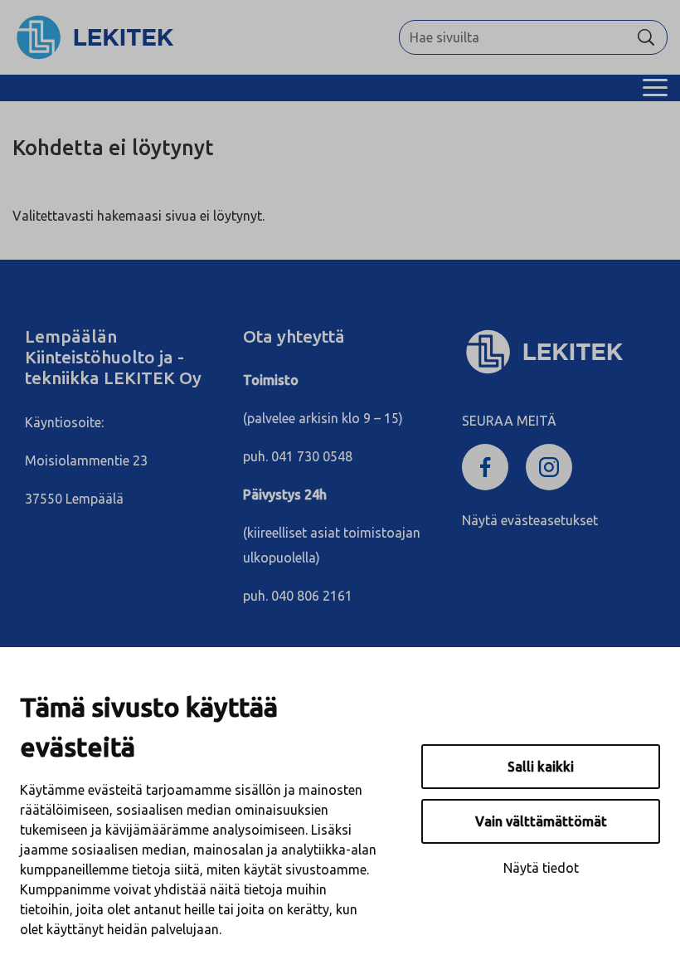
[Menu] (655, 88)
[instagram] (551, 467)
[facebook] (487, 467)
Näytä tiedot (541, 867)
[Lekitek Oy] (95, 35)
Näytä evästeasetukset (530, 520)
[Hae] (646, 37)
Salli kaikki (541, 766)
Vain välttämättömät (541, 821)
